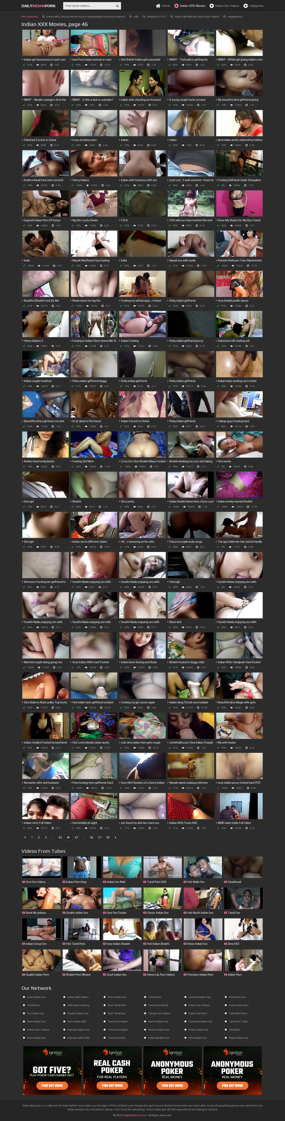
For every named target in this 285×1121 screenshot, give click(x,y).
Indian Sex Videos (227, 6)
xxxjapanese (235, 16)
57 (100, 837)
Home (166, 6)
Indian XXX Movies (192, 6)
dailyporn (38, 5)
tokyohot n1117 (156, 16)
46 (68, 837)
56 (91, 837)
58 (108, 837)
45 (60, 837)
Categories (256, 6)
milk (136, 16)
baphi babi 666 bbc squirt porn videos (197, 16)
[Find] (117, 6)
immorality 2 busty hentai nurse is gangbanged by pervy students (86, 16)
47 (76, 837)
